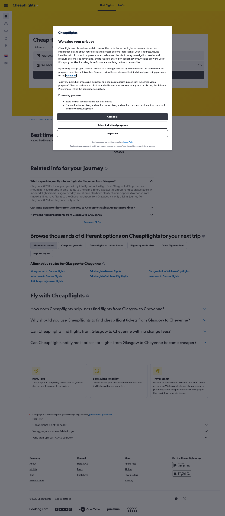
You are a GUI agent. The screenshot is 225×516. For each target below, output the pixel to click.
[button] (112, 116)
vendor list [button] (71, 75)
